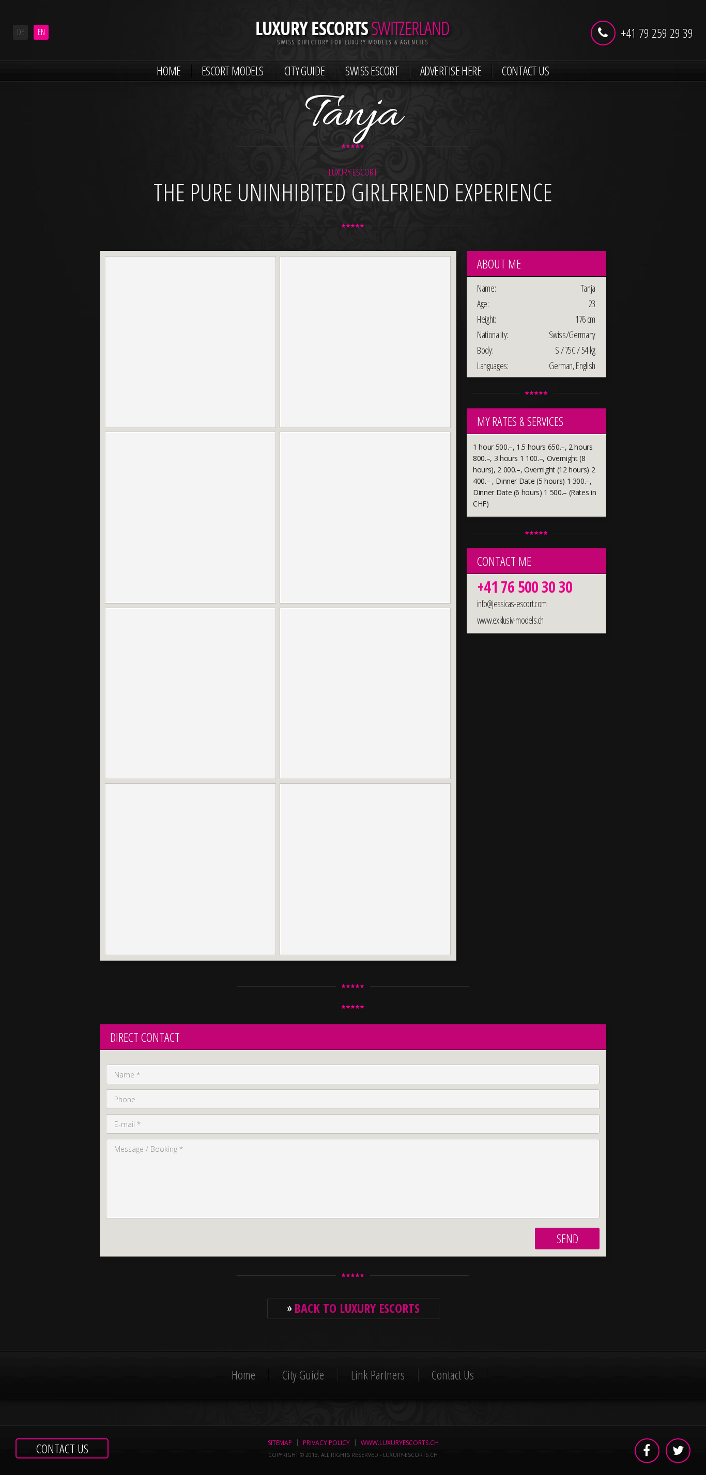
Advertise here (451, 70)
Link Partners (378, 1374)
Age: (483, 303)
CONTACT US (62, 1448)
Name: (486, 288)
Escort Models (233, 70)
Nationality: (492, 334)
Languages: (493, 365)
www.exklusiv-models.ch (510, 620)
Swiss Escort (372, 70)
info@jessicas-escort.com (511, 603)
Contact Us (525, 70)
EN (41, 32)
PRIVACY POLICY (326, 1442)
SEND (567, 1238)
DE (20, 32)
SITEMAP (280, 1442)
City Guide (304, 70)
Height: (486, 319)
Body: (485, 350)
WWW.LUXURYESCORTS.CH (400, 1442)
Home (168, 70)
